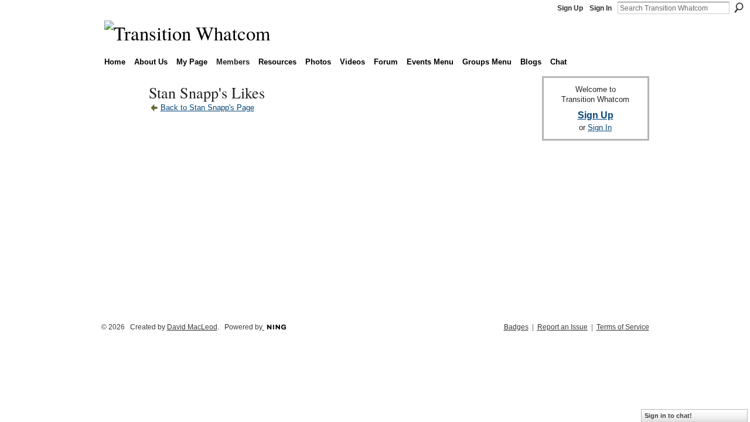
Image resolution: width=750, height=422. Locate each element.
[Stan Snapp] (123, 113)
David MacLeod (192, 327)
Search (739, 7)
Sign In (600, 8)
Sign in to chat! (668, 415)
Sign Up (570, 8)
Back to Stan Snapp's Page (207, 107)
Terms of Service (622, 327)
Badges (516, 327)
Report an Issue (562, 327)
